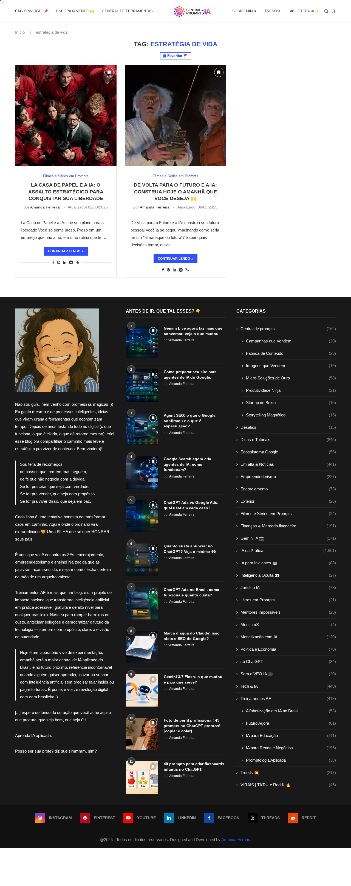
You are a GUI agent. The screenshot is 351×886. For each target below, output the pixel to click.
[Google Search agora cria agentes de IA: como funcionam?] (142, 472)
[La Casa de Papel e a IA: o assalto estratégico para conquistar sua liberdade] (66, 115)
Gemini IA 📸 (288, 538)
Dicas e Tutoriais (288, 439)
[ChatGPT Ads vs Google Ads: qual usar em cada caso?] (142, 516)
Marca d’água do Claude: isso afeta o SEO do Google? (192, 636)
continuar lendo (64, 251)
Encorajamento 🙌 (75, 11)
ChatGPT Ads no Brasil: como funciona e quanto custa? (191, 592)
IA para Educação (291, 735)
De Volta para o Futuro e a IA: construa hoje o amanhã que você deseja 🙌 (175, 191)
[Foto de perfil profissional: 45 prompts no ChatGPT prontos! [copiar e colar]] (142, 734)
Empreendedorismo (288, 476)
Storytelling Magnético (291, 415)
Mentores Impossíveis (288, 612)
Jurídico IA (288, 587)
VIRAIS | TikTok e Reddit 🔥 (288, 784)
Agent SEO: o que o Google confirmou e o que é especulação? (190, 420)
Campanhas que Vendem (291, 341)
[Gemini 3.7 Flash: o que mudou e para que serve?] (142, 690)
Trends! (272, 11)
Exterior (288, 501)
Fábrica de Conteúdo (291, 353)
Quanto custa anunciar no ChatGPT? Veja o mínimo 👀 (190, 549)
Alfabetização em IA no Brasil (291, 710)
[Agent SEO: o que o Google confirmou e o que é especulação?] (142, 429)
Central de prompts (288, 328)
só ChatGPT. (288, 661)
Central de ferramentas (127, 11)
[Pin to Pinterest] (58, 262)
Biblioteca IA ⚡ (303, 11)
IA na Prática (288, 550)
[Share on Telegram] (71, 262)
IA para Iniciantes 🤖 (288, 563)
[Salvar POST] (333, 11)
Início (20, 32)
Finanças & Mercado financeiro (288, 526)
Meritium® (288, 624)
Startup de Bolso (291, 402)
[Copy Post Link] (77, 262)
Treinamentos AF (288, 698)
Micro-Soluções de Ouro (291, 378)
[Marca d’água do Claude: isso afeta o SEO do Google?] (142, 647)
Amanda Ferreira (45, 207)
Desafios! (288, 427)
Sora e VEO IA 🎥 (288, 673)
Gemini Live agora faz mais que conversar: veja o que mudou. (193, 331)
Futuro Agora (291, 723)
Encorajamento (288, 489)
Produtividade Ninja (291, 390)
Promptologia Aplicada (291, 760)
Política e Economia (288, 649)
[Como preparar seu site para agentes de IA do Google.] (142, 385)
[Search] (326, 11)
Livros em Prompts (288, 600)
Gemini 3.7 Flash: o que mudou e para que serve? (193, 679)
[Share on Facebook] (53, 262)
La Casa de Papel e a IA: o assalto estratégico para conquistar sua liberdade (65, 191)
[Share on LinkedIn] (64, 262)
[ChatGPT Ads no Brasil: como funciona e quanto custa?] (142, 603)
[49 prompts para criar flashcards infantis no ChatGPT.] (142, 777)
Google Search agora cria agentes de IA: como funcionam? (187, 464)
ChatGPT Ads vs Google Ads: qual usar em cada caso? (191, 505)
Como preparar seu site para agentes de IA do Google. (190, 374)
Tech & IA (288, 686)
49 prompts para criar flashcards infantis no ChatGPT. (194, 766)
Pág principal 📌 (31, 11)
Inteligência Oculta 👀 (288, 575)
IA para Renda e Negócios (291, 747)
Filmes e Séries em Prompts (288, 513)
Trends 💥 (288, 772)
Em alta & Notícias (288, 464)
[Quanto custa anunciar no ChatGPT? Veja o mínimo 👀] (142, 560)
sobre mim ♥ (244, 11)
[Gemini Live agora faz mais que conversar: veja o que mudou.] (142, 342)
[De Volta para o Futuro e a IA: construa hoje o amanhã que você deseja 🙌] (175, 115)
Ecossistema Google (288, 452)
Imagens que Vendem (291, 365)
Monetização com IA (288, 637)
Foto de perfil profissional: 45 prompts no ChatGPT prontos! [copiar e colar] (192, 725)
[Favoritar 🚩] (109, 72)
